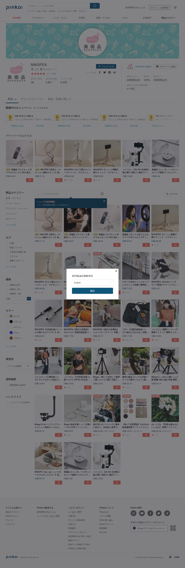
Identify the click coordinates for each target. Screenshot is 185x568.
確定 (92, 290)
